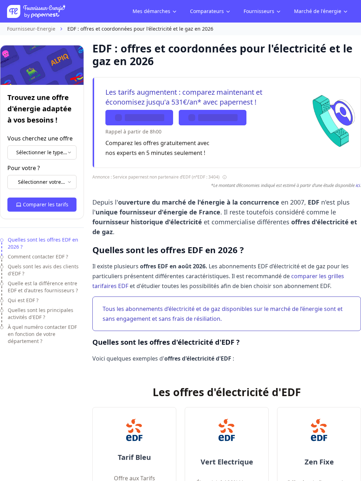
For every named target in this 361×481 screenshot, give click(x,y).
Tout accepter (228, 263)
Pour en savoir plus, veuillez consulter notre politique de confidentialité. (172, 279)
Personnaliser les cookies (121, 246)
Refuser (133, 263)
